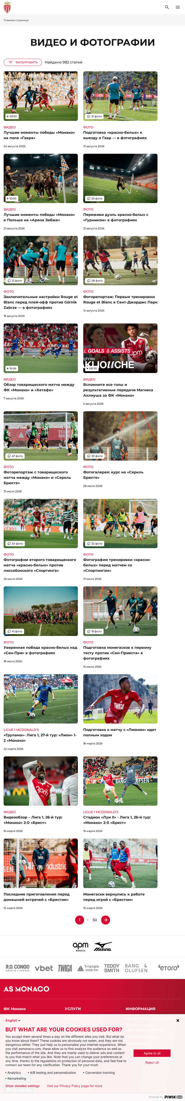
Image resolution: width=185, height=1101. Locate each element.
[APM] (80, 946)
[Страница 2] (105, 920)
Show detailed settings (22, 1086)
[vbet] (44, 968)
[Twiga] (65, 968)
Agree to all (152, 1053)
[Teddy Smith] (112, 968)
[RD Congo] (18, 968)
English (11, 1020)
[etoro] (168, 968)
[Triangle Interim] (88, 968)
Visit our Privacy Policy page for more (74, 1086)
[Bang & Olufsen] (136, 968)
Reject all (152, 1062)
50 (94, 920)
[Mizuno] (103, 946)
